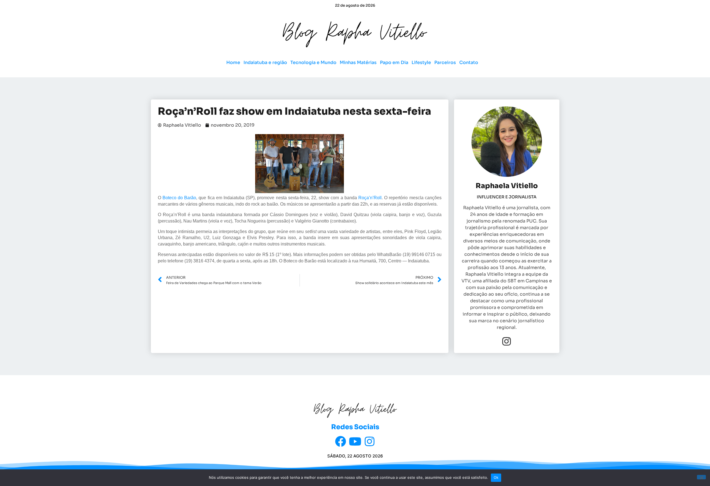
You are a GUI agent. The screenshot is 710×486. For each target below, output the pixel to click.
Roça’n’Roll (370, 197)
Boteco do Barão (179, 197)
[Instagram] (506, 341)
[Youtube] (355, 441)
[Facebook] (340, 441)
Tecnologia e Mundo (313, 62)
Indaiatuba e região (265, 62)
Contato (468, 62)
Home (233, 62)
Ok (496, 477)
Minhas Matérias (358, 62)
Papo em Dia (394, 62)
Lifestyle (421, 62)
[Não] (701, 477)
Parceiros (445, 62)
